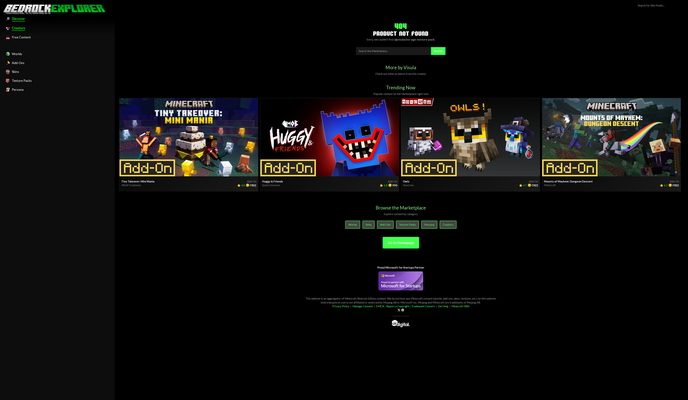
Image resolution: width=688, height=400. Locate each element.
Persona (429, 224)
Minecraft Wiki (460, 306)
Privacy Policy (340, 306)
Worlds (352, 224)
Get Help (443, 306)
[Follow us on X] (399, 310)
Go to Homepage (401, 243)
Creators (448, 224)
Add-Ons (385, 224)
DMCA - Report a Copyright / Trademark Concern (405, 306)
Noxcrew (408, 185)
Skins (369, 224)
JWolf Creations (131, 185)
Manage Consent (362, 306)
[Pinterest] (402, 310)
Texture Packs (407, 224)
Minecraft (550, 185)
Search (438, 51)
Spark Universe (271, 185)
